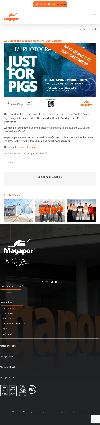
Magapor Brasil (7, 367)
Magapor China (7, 377)
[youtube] (52, 282)
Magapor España (8, 345)
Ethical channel (81, 412)
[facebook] (42, 282)
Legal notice (46, 412)
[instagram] (47, 282)
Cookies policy (69, 412)
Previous (81, 29)
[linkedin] (56, 282)
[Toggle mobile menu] (94, 13)
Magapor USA (6, 356)
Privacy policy (57, 412)
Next (91, 29)
